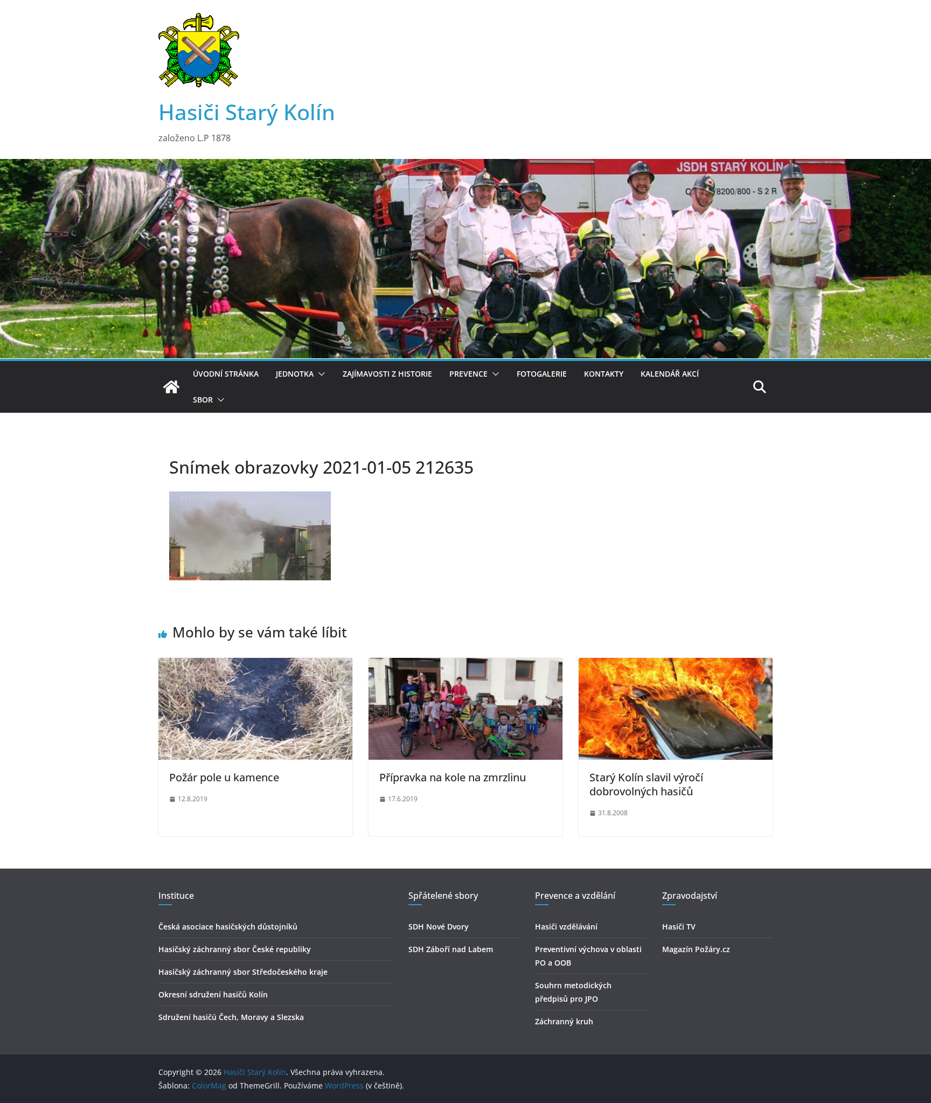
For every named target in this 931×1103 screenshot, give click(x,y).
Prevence (468, 374)
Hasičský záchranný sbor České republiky (234, 949)
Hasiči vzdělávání (566, 926)
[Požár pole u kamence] (255, 665)
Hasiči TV (679, 926)
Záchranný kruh (564, 1021)
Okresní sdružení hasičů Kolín (213, 994)
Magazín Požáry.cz (696, 949)
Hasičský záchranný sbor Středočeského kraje (243, 972)
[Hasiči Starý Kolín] (465, 166)
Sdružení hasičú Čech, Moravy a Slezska (231, 1017)
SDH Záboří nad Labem (450, 949)
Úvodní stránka (226, 374)
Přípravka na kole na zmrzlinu (452, 777)
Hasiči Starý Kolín (246, 112)
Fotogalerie (542, 374)
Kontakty (603, 374)
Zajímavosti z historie (387, 374)
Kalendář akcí (670, 374)
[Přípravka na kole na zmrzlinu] (465, 665)
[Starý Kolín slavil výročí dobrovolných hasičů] (676, 665)
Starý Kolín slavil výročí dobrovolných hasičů (646, 784)
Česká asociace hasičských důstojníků (227, 926)
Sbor (203, 399)
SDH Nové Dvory (438, 926)
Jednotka (295, 374)
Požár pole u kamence (224, 777)
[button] (319, 373)
